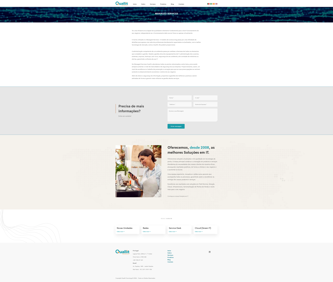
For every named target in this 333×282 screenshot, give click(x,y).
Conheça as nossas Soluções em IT (178, 196)
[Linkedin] (210, 251)
